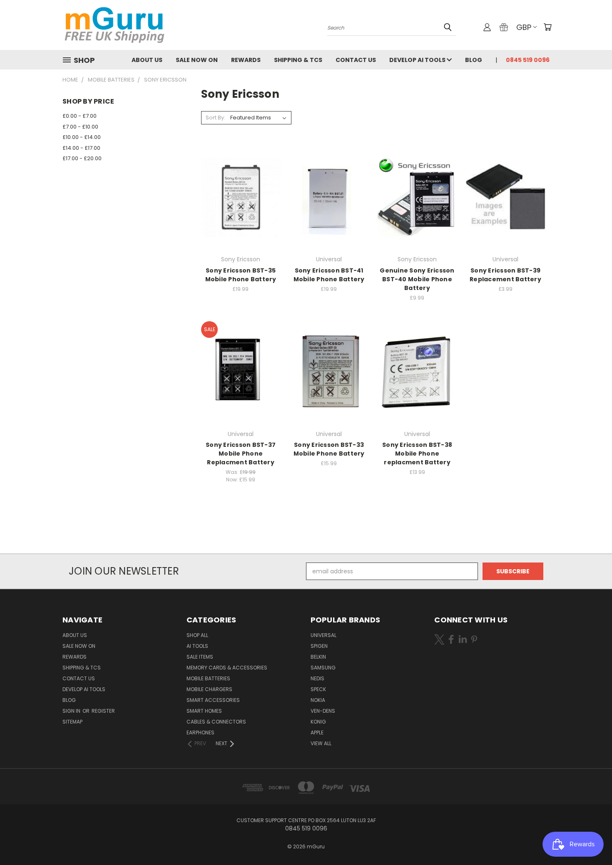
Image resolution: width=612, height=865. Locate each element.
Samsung (323, 667)
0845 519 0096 (528, 60)
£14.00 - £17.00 (81, 148)
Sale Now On (197, 60)
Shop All (197, 635)
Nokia (318, 700)
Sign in (72, 710)
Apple (317, 732)
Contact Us (356, 60)
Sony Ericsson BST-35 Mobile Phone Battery (240, 274)
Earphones (200, 732)
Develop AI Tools (418, 60)
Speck (318, 689)
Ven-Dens (323, 710)
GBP (523, 27)
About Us (147, 60)
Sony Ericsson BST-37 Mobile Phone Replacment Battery (241, 453)
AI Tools (197, 645)
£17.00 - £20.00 (82, 158)
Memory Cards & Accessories (227, 667)
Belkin (318, 656)
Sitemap (72, 721)
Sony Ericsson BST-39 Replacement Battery (505, 274)
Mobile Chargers (209, 689)
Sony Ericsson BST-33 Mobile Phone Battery (329, 449)
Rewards (246, 60)
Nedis (317, 678)
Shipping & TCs (298, 60)
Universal (323, 635)
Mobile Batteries (208, 678)
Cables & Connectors (216, 721)
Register (103, 710)
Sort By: (215, 117)
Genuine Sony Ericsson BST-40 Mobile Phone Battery (417, 279)
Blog (473, 60)
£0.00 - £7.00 (79, 116)
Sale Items (200, 656)
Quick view (240, 179)
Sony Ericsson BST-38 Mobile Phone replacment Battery (417, 453)
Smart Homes (204, 710)
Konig (318, 721)
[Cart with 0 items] (547, 27)
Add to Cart (240, 211)
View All (321, 743)
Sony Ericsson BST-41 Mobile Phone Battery (329, 274)
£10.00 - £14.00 (81, 137)
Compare (238, 196)
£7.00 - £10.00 (80, 127)
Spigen (319, 645)
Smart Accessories (213, 700)
